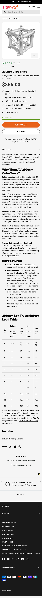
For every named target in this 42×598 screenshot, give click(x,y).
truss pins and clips (32, 283)
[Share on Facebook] (15, 446)
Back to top (21, 494)
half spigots (19, 283)
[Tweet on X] (10, 446)
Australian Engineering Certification (21, 264)
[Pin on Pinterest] (19, 446)
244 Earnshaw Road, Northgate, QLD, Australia (24, 553)
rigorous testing (27, 197)
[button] (21, 63)
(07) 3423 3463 (31, 485)
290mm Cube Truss (13, 19)
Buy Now (21, 132)
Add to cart (21, 125)
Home (4, 19)
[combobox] (21, 12)
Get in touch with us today (28, 421)
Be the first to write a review (21, 465)
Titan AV (8, 590)
